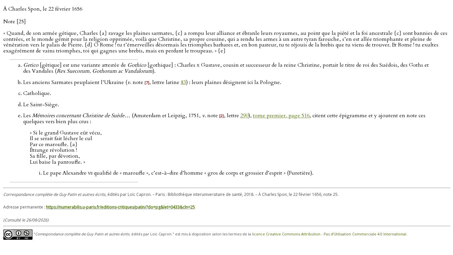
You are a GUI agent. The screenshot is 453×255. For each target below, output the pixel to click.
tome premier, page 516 (281, 115)
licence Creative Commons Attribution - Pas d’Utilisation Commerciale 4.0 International (329, 233)
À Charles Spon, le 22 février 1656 (42, 9)
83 (183, 82)
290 (244, 115)
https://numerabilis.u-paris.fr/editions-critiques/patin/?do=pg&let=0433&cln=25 (120, 207)
